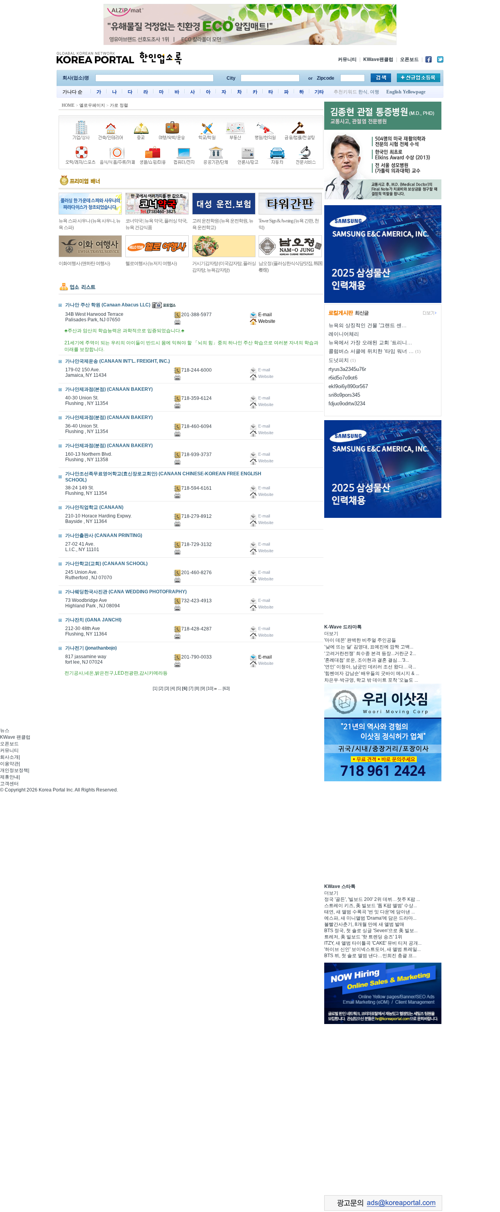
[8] (197, 688)
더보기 (331, 633)
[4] (172, 688)
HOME (68, 105)
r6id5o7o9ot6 (343, 378)
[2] (161, 688)
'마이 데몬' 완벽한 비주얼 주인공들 (360, 640)
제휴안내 (9, 777)
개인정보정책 (14, 770)
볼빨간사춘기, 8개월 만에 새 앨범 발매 (364, 924)
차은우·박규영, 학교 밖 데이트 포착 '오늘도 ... (371, 680)
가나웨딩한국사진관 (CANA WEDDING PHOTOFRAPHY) (126, 591)
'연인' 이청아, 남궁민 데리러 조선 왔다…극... (370, 667)
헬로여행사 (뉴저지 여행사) (151, 263)
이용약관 (9, 763)
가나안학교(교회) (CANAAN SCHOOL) (106, 563)
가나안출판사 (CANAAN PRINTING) (103, 535)
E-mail (264, 314)
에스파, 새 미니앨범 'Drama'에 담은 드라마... (370, 918)
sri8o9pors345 (344, 395)
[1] (155, 688)
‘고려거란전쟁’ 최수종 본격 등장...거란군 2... (370, 653)
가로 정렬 (119, 105)
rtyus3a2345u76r (347, 369)
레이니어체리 (344, 334)
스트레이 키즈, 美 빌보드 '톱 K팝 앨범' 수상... (370, 905)
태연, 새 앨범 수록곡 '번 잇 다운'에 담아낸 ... (369, 912)
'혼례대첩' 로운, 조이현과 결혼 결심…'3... (366, 660)
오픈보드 (409, 59)
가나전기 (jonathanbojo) (91, 648)
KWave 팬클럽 (15, 737)
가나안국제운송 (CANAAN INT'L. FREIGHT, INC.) (117, 361)
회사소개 (9, 757)
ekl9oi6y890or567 (348, 386)
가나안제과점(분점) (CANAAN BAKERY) (109, 417)
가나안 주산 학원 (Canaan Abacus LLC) (107, 305)
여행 (374, 92)
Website (266, 321)
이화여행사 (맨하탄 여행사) (84, 263)
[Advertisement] (382, 570)
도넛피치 (339, 360)
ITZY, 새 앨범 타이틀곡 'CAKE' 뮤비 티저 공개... (372, 943)
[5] (178, 688)
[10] (209, 688)
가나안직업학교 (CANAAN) (94, 507)
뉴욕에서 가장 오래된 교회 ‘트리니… (370, 343)
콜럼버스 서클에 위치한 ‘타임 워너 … (371, 351)
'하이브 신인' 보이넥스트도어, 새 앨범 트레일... (372, 949)
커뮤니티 (347, 59)
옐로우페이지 (92, 105)
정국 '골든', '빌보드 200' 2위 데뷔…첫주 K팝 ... (372, 899)
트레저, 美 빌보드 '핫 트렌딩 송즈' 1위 (363, 937)
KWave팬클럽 (378, 59)
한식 (363, 92)
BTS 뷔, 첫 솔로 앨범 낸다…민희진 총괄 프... (370, 955)
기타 (319, 92)
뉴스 (4, 730)
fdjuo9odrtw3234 (347, 403)
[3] (166, 688)
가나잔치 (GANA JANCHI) (93, 620)
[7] (191, 688)
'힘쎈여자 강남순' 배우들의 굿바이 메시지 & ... (371, 673)
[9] (202, 688)
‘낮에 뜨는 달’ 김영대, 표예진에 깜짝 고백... (368, 647)
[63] (226, 688)
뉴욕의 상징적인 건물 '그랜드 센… (368, 325)
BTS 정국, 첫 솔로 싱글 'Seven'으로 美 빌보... (371, 930)
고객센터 (9, 783)
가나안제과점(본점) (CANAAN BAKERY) (109, 389)
